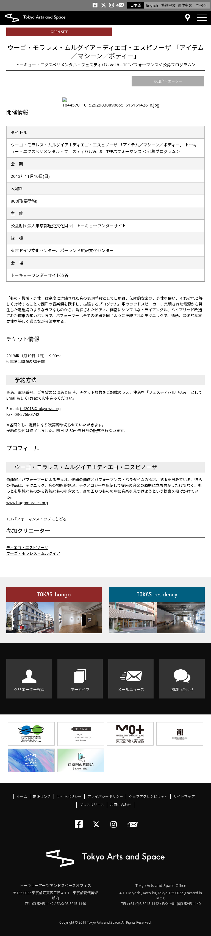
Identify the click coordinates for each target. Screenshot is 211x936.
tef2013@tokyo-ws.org (40, 408)
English (152, 5)
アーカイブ (80, 689)
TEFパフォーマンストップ (28, 519)
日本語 (135, 5)
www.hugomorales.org (27, 502)
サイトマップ (184, 796)
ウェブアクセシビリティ (148, 796)
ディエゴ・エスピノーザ (27, 547)
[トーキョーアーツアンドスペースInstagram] (115, 819)
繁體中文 (168, 5)
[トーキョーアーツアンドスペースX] (97, 819)
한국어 (201, 5)
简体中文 (185, 5)
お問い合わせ (181, 689)
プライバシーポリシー (105, 796)
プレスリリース (91, 804)
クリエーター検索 (29, 689)
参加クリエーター (168, 81)
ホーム (21, 796)
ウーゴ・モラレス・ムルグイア (33, 553)
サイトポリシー (69, 796)
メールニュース (131, 689)
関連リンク (42, 796)
